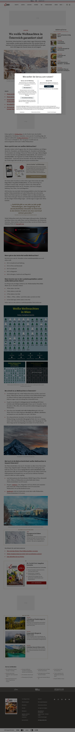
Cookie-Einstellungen (51, 112)
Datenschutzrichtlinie (35, 112)
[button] (49, 86)
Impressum (22, 112)
